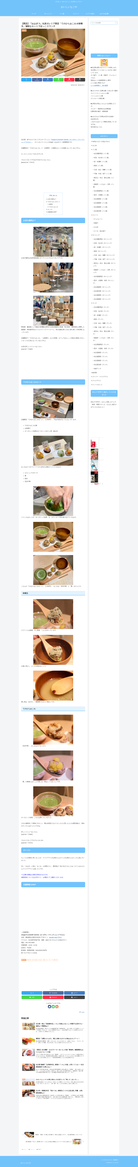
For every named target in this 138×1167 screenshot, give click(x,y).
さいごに (50, 209)
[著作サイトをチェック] (49, 1006)
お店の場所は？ (51, 199)
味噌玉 (51, 204)
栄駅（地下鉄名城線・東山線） (35, 959)
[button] (80, 80)
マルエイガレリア (49, 959)
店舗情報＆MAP (52, 212)
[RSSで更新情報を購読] (56, 1006)
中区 (57, 959)
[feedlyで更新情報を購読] (53, 1006)
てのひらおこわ (53, 207)
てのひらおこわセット (53, 201)
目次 (50, 195)
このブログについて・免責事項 (110, 1160)
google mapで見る (55, 937)
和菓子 (24, 959)
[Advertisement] (53, 98)
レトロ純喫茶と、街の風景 (99, 85)
